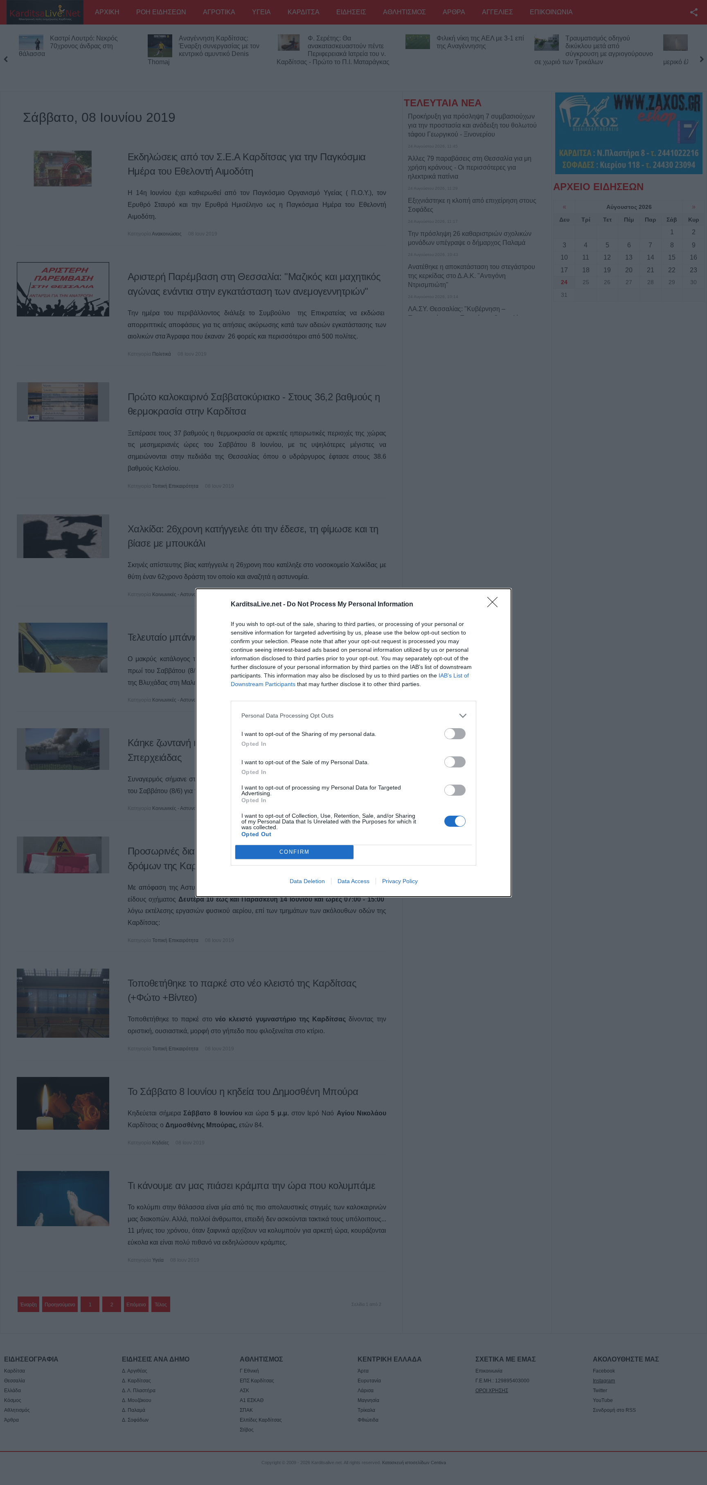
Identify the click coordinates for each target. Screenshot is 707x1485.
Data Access (353, 881)
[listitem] (353, 715)
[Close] (495, 604)
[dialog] (353, 743)
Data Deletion (307, 881)
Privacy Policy (400, 881)
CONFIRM (294, 852)
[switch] (455, 733)
